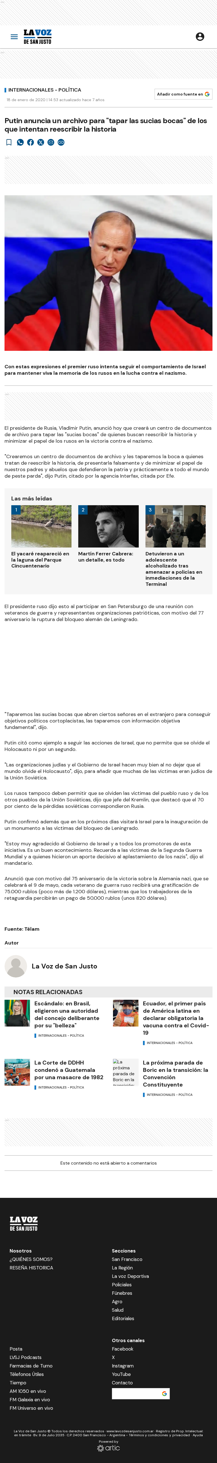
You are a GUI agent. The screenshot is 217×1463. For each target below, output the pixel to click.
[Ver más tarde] (9, 142)
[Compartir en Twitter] (40, 142)
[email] (50, 142)
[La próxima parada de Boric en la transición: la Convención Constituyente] (125, 1072)
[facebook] (30, 142)
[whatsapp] (20, 142)
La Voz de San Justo (64, 966)
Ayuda (198, 1435)
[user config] (200, 37)
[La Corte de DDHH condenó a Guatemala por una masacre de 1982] (17, 1072)
